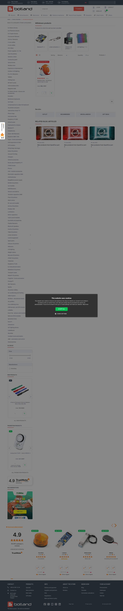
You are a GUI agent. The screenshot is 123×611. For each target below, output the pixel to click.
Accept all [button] (61, 309)
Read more (85, 304)
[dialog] (61, 305)
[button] (61, 314)
